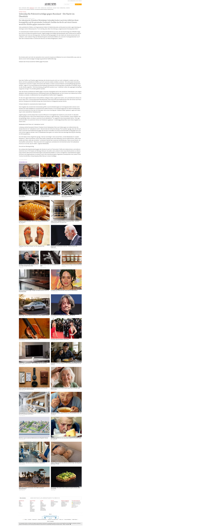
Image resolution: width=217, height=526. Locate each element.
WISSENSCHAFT (49, 7)
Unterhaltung (32, 509)
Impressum (34, 519)
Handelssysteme (43, 504)
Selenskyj (24, 11)
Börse (31, 501)
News (26, 519)
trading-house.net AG (64, 501)
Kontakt (52, 506)
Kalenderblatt (32, 511)
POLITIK (36, 7)
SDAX (20, 504)
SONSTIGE (68, 7)
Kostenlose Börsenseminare (64, 503)
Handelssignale (42, 506)
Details (64, 524)
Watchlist (52, 502)
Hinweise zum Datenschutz (53, 519)
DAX (19, 501)
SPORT (39, 7)
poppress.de (63, 506)
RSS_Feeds (52, 504)
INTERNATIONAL (63, 7)
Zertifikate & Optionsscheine (43, 509)
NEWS (20, 7)
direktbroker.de (64, 504)
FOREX (41, 502)
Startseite (28, 9)
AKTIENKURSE (24, 7)
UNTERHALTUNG (43, 7)
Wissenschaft (32, 506)
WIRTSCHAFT (32, 7)
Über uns (61, 519)
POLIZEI (58, 7)
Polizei (31, 508)
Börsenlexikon (23, 498)
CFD (41, 501)
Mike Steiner (74, 519)
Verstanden (67, 524)
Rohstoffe (42, 503)
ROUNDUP (20, 11)
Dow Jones (20, 506)
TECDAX (20, 503)
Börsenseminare (43, 510)
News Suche (77, 4)
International (32, 510)
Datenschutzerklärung (42, 519)
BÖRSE (28, 7)
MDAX (20, 502)
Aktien (41, 507)
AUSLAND (54, 7)
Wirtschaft (32, 9)
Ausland (31, 507)
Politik (31, 503)
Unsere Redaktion (67, 519)
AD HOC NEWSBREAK (54, 501)
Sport (31, 504)
